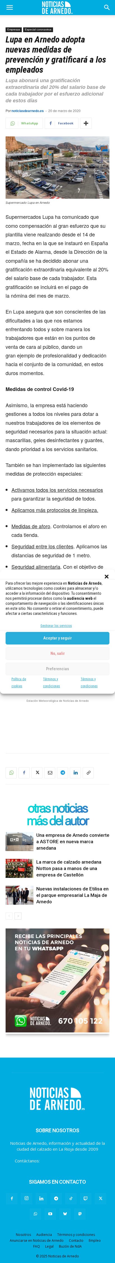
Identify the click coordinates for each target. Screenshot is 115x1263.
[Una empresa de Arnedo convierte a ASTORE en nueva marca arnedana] (19, 841)
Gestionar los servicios (56, 626)
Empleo (95, 1240)
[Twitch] (85, 1198)
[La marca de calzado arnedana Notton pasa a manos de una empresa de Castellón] (19, 868)
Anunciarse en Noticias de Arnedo (37, 1240)
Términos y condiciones (76, 1234)
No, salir (58, 653)
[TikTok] (70, 1198)
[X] (36, 772)
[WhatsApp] (11, 772)
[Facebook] (24, 772)
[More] (86, 123)
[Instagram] (26, 1198)
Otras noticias (57, 808)
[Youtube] (50, 1214)
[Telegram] (62, 772)
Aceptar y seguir (57, 638)
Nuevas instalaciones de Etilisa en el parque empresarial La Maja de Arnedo (72, 895)
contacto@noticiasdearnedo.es (70, 1161)
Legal (49, 1246)
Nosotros (23, 1234)
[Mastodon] (79, 1214)
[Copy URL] (88, 772)
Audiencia (44, 1234)
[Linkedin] (75, 772)
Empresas (13, 29)
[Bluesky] (65, 1214)
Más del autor (57, 820)
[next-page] (18, 916)
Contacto (76, 1240)
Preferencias (57, 668)
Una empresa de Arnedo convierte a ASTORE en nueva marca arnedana (72, 841)
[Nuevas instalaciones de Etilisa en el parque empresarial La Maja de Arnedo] (19, 895)
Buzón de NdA (70, 1246)
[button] (106, 576)
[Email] (49, 772)
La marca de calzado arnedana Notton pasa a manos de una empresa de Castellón (68, 868)
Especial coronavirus (38, 29)
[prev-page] (9, 916)
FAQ (36, 1246)
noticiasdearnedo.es (27, 110)
